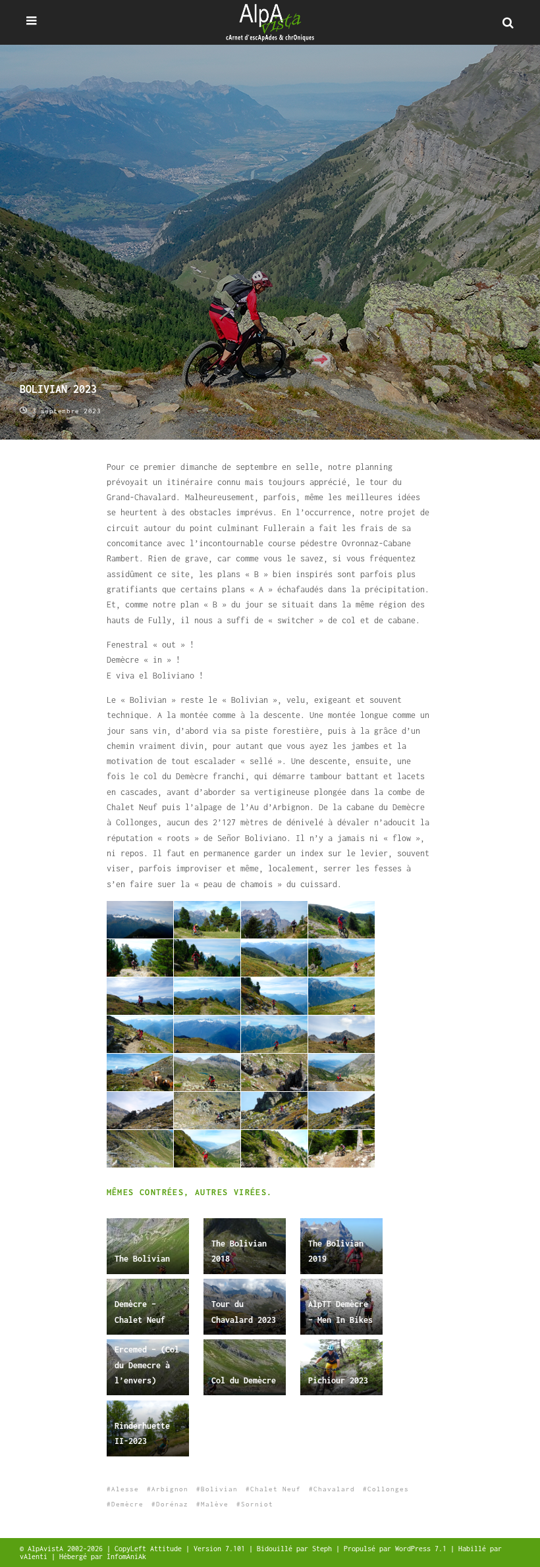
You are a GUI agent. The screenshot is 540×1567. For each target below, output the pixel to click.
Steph (324, 1549)
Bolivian (219, 1489)
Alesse (125, 1489)
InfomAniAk (126, 1556)
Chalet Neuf (275, 1489)
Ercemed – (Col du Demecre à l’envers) (147, 1365)
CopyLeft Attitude (150, 1549)
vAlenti (35, 1556)
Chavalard (334, 1489)
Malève (215, 1504)
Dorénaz (172, 1504)
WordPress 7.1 (422, 1549)
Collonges (388, 1489)
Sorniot (257, 1504)
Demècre (127, 1504)
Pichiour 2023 (338, 1380)
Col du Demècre (243, 1380)
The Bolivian (142, 1259)
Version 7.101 (221, 1549)
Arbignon (169, 1489)
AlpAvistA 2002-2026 (67, 1549)
